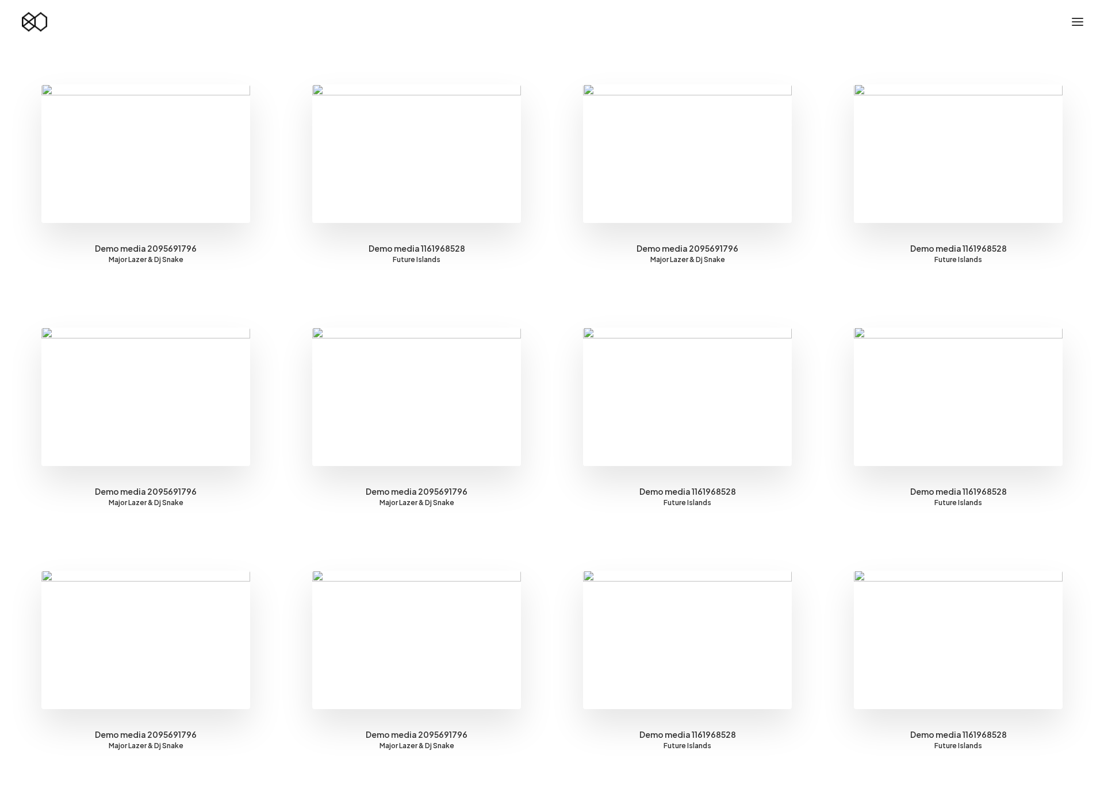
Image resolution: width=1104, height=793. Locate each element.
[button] (1077, 22)
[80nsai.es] (34, 21)
